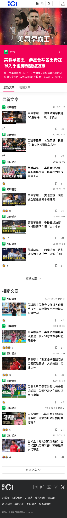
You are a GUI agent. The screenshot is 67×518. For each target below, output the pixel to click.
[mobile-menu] (4, 4)
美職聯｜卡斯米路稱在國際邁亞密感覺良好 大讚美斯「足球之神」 (45, 363)
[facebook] (35, 487)
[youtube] (49, 487)
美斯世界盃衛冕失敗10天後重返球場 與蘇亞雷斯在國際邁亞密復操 (46, 391)
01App (51, 497)
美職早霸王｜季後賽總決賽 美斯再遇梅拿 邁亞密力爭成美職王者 (45, 172)
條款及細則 (45, 503)
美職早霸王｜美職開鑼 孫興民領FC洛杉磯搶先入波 (45, 142)
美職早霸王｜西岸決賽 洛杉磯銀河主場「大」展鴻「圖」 (45, 252)
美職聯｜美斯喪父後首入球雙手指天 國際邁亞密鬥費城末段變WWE (45, 309)
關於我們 (17, 497)
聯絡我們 (19, 503)
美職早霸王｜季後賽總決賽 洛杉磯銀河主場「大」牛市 (45, 224)
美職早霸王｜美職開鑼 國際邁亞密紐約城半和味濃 (45, 197)
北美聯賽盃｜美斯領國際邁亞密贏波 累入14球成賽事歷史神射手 (46, 336)
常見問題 (7, 503)
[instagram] (42, 487)
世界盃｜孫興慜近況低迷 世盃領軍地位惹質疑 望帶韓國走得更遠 (45, 445)
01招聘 (28, 497)
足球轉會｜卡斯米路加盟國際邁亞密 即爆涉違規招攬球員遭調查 (45, 418)
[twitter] (63, 487)
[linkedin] (56, 487)
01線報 (6, 497)
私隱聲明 (31, 503)
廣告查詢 (40, 497)
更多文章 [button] (31, 278)
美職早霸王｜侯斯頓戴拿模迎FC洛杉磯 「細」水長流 (45, 115)
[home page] (12, 3)
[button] (60, 51)
